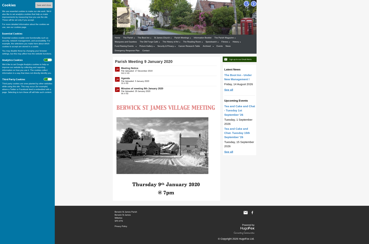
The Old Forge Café (149, 42)
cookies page (20, 27)
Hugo (247, 228)
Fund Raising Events (124, 46)
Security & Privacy (165, 46)
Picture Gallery (146, 46)
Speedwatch (211, 42)
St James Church (162, 38)
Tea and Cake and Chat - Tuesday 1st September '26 (239, 110)
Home (117, 38)
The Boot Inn (143, 38)
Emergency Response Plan (127, 50)
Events (219, 46)
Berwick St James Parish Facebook (252, 212)
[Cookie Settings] (246, 4)
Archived (207, 46)
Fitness (224, 42)
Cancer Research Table (189, 46)
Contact (145, 50)
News (228, 46)
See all (228, 89)
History (236, 42)
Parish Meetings (181, 38)
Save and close (44, 5)
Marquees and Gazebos (126, 42)
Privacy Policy (121, 226)
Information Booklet (202, 38)
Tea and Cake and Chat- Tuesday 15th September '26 (237, 133)
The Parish (128, 38)
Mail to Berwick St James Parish (245, 212)
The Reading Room (192, 42)
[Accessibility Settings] (254, 4)
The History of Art (170, 42)
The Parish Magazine (224, 38)
